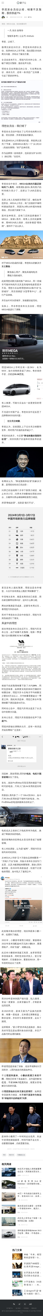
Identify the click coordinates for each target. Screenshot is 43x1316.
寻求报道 (26, 1308)
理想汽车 (11, 1155)
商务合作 (34, 1308)
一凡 (6, 17)
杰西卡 (19, 1175)
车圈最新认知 (21, 1155)
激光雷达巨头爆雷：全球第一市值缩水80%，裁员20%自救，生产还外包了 (29, 1208)
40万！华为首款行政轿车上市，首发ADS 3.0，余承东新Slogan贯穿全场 (29, 1196)
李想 (4, 1155)
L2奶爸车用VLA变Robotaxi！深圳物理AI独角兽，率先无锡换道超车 (29, 1184)
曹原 (19, 1212)
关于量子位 (9, 1308)
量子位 (30, 17)
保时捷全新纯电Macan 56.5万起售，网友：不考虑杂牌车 (29, 1233)
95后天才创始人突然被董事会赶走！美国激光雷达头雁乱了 (29, 1171)
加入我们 (18, 1308)
